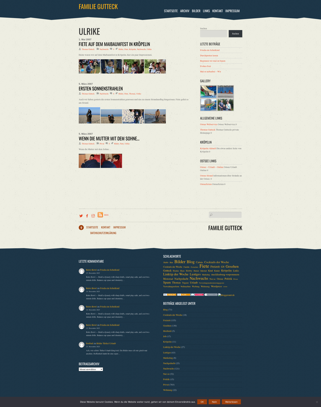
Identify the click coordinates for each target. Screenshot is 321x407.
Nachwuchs (104, 49)
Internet (203, 270)
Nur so (212, 278)
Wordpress (216, 286)
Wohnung (205, 286)
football (89, 343)
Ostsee (220, 278)
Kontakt (217, 10)
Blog (191, 261)
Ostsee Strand (206, 175)
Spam (167, 282)
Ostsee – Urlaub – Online (211, 167)
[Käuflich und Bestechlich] (170, 295)
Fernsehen (194, 267)
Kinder (217, 270)
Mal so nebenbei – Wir (210, 71)
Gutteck (167, 270)
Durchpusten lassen (209, 55)
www (225, 286)
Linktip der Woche (175, 274)
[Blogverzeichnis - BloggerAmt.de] (226, 295)
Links (206, 10)
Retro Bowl (91, 269)
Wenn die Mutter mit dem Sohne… (109, 138)
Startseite (171, 10)
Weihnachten (186, 286)
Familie (186, 267)
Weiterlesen (231, 401)
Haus (182, 270)
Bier (171, 262)
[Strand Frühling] (89, 122)
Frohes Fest (205, 66)
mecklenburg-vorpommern (225, 274)
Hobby (189, 270)
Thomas (132, 93)
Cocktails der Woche (216, 262)
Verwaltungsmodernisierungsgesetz (211, 283)
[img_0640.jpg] (133, 72)
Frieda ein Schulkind (210, 50)
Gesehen (232, 266)
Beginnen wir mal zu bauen (212, 60)
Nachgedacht (181, 278)
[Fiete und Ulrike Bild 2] (111, 167)
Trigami (185, 282)
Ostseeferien (206, 184)
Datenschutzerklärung (103, 233)
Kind (210, 270)
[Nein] (316, 402)
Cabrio (199, 262)
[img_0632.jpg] (111, 72)
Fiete (126, 49)
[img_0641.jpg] (155, 72)
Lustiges (195, 274)
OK (202, 401)
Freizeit (215, 266)
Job (164, 336)
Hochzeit (167, 330)
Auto (165, 262)
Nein (214, 401)
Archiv (184, 10)
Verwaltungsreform (171, 286)
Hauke (176, 270)
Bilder (196, 10)
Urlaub (194, 282)
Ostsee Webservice (208, 124)
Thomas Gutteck (88, 49)
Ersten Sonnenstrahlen (101, 88)
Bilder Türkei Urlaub (106, 343)
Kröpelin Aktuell (208, 148)
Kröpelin (132, 49)
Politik (228, 278)
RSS (106, 214)
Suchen (203, 28)
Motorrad (168, 278)
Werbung (195, 286)
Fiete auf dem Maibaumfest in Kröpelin (114, 44)
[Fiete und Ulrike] (89, 167)
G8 (222, 266)
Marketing (206, 274)
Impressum (232, 10)
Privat (102, 143)
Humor (196, 270)
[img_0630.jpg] (89, 72)
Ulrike (149, 49)
